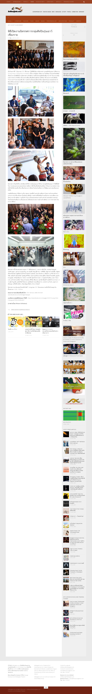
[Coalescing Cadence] (66, 558)
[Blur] (74, 259)
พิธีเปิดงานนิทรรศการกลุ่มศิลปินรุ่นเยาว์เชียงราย (20, 309)
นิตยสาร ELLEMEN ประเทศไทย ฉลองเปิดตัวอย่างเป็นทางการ (50, 331)
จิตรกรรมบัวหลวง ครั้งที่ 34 (70, 59)
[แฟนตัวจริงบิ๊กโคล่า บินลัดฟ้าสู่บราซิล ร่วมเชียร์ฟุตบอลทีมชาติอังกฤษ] (33, 322)
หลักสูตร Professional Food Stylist (73, 356)
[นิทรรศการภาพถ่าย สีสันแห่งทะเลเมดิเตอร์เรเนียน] (74, 144)
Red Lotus (66, 232)
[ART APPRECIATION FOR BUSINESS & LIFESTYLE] (66, 620)
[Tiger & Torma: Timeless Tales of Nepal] (66, 551)
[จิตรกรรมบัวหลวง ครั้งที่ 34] (74, 49)
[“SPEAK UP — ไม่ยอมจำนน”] (66, 518)
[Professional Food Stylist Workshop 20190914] (66, 634)
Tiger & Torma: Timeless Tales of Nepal (76, 549)
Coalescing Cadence (75, 556)
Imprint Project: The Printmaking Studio (75, 531)
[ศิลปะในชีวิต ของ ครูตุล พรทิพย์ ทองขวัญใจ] (66, 627)
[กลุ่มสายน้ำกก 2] (74, 294)
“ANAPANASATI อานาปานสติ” (77, 563)
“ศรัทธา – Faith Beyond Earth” (71, 125)
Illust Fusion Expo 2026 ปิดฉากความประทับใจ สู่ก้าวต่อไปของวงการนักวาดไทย (77, 579)
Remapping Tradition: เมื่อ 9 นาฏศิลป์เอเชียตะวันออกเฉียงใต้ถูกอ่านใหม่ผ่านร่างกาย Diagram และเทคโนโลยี (77, 479)
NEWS (32, 2)
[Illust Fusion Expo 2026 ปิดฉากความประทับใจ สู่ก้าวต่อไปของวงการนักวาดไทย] (66, 580)
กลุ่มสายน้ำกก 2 (67, 303)
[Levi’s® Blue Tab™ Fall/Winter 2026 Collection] (66, 443)
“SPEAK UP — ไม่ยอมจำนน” (77, 516)
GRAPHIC (78, 21)
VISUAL (10, 21)
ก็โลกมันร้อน (66, 181)
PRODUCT (71, 21)
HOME (8, 2)
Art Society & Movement (15, 25)
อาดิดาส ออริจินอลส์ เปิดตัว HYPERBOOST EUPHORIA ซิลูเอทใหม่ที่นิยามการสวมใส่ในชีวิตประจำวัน (77, 588)
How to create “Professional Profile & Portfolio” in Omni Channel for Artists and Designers (73, 339)
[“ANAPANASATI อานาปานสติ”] (66, 565)
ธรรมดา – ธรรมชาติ (69, 111)
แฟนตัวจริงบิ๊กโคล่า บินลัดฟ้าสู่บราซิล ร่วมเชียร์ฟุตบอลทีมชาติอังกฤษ (33, 331)
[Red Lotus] (74, 225)
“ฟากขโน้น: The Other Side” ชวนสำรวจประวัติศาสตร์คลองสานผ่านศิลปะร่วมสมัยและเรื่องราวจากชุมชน (77, 470)
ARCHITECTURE (63, 21)
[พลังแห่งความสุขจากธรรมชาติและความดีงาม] (74, 207)
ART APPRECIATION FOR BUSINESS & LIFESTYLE (76, 618)
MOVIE (37, 21)
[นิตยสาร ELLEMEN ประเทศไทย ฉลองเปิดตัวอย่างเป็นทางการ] (51, 322)
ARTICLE (58, 2)
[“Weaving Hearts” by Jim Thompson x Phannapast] (66, 572)
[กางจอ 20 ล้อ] (74, 312)
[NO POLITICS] (74, 415)
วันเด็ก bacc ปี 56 (12, 329)
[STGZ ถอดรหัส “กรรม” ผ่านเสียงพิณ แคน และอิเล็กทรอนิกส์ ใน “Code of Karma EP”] (66, 496)
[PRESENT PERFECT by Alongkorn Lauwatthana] (74, 189)
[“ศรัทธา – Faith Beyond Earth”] (74, 118)
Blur (64, 267)
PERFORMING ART (52, 21)
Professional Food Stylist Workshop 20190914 (76, 633)
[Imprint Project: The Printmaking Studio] (66, 533)
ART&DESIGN (16, 2)
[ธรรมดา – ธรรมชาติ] (74, 102)
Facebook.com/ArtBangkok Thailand (16, 677)
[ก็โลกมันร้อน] (74, 173)
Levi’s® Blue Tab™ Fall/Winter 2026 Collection (77, 442)
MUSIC (43, 21)
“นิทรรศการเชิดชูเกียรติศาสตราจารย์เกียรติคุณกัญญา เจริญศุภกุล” (73, 74)
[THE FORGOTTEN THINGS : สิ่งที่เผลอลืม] (66, 511)
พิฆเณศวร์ (66, 93)
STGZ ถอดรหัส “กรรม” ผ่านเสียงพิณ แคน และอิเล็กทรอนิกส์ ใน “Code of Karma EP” (77, 495)
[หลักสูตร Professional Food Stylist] (74, 349)
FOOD (31, 21)
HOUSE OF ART (40, 2)
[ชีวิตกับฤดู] (74, 241)
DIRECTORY (50, 2)
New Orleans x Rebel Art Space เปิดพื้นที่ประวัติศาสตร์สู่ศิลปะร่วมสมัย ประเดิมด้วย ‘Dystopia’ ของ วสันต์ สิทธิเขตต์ (77, 451)
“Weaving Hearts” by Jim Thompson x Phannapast (76, 571)
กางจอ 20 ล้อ (67, 320)
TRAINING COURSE (69, 2)
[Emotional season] (74, 276)
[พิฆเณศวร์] (74, 84)
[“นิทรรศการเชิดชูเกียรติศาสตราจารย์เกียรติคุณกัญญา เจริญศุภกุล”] (74, 67)
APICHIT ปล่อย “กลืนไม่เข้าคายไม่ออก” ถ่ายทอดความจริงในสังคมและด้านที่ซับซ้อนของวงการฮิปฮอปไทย (77, 435)
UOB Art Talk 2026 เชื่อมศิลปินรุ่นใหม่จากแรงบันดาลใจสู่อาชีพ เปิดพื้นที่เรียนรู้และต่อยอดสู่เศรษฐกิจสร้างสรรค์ (77, 460)
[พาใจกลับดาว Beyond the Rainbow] (66, 525)
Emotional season (68, 285)
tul (10, 38)
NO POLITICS (67, 422)
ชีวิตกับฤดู (66, 249)
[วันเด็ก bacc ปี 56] (16, 322)
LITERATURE (18, 21)
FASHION (25, 21)
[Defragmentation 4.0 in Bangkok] (66, 504)
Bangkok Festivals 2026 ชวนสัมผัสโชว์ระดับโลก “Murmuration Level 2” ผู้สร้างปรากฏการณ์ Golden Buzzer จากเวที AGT (77, 541)
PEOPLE (25, 2)
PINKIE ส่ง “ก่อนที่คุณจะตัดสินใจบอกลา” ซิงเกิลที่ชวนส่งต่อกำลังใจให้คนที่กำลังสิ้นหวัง (77, 487)
